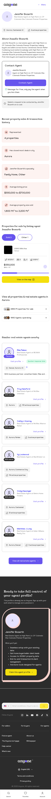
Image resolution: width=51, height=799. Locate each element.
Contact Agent (25, 83)
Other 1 (24, 237)
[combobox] (6, 706)
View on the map (24, 279)
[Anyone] (10, 5)
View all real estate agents (24, 561)
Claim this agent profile (19, 672)
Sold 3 (9, 237)
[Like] (45, 267)
